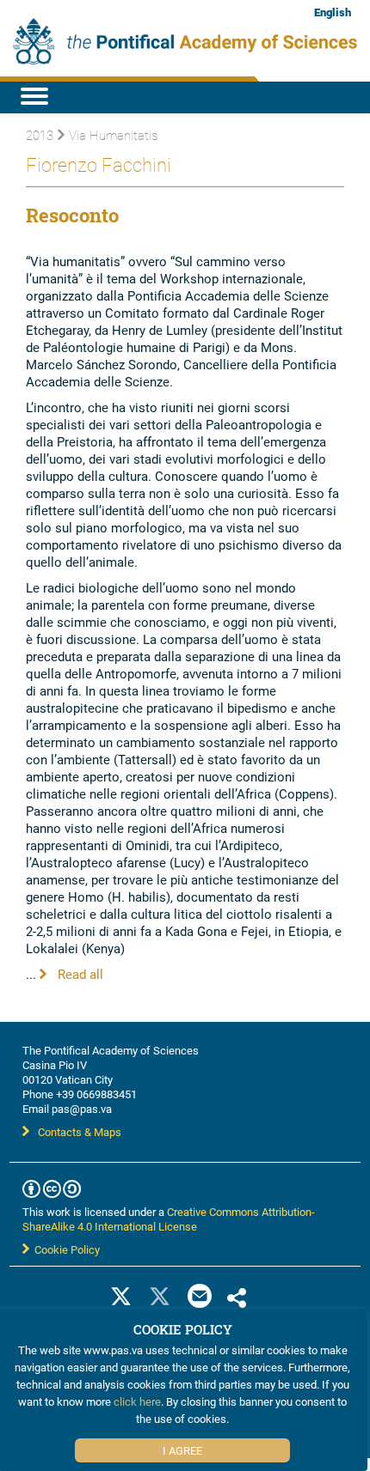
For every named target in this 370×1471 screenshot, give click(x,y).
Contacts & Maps (79, 1132)
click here (137, 1401)
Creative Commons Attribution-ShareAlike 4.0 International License (168, 1219)
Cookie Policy (64, 1249)
